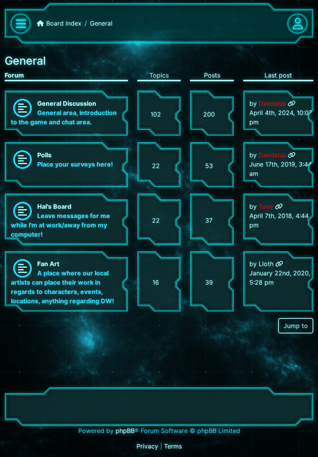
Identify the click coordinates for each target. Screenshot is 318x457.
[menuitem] (148, 446)
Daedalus (272, 103)
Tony (266, 206)
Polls (44, 155)
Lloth (266, 264)
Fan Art (48, 264)
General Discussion (66, 103)
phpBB (125, 431)
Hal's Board (54, 206)
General (25, 60)
